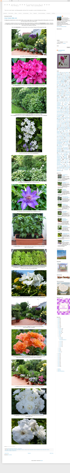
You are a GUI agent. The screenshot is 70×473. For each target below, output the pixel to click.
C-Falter (69, 83)
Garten (58, 97)
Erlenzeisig (67, 91)
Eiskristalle (58, 90)
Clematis (10, 449)
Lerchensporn (59, 121)
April (59, 349)
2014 (59, 358)
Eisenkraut (67, 89)
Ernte (57, 92)
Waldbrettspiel (58, 163)
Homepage (58, 107)
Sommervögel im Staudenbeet (64, 212)
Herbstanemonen (59, 105)
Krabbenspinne (64, 117)
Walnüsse (66, 163)
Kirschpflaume (58, 113)
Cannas (60, 84)
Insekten (67, 109)
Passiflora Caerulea (61, 129)
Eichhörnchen (59, 89)
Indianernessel (63, 109)
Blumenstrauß (64, 79)
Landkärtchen (67, 119)
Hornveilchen (66, 107)
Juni (59, 336)
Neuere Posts (7, 453)
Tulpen (65, 158)
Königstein (48, 13)
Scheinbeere (62, 140)
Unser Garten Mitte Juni (10, 18)
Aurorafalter (67, 73)
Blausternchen (59, 79)
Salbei (65, 139)
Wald (67, 162)
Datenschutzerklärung (61, 371)
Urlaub (66, 159)
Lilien (66, 121)
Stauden (59, 151)
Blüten (16, 13)
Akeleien (67, 72)
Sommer (45, 449)
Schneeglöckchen (59, 143)
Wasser (67, 164)
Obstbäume (68, 127)
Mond (68, 125)
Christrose (66, 84)
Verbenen (67, 160)
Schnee (67, 142)
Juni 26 (60, 337)
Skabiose (68, 144)
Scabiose (68, 139)
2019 (59, 327)
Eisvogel (63, 90)
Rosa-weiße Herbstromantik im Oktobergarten (65, 219)
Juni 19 (60, 341)
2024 (59, 321)
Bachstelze (67, 74)
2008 (59, 366)
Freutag (8, 446)
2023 (59, 322)
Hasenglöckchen (59, 103)
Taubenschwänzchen (60, 154)
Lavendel (58, 120)
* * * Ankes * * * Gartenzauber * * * (27, 5)
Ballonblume (64, 75)
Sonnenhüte (59, 148)
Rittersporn (58, 137)
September (60, 332)
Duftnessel (61, 88)
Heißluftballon (58, 104)
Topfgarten (10, 450)
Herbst (65, 104)
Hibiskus (58, 106)
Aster (64, 73)
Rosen (41, 449)
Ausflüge (53, 13)
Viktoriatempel (66, 161)
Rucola (59, 139)
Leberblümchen (67, 120)
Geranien (15, 449)
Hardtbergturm (59, 102)
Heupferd (68, 105)
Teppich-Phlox (59, 155)
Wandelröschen (14, 450)
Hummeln (67, 108)
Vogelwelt (35, 13)
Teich (68, 154)
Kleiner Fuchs (66, 113)
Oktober (60, 331)
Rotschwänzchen (68, 138)
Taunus (65, 154)
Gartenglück (13, 446)
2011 (59, 362)
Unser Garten (10, 13)
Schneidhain (66, 143)
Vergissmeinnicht (59, 161)
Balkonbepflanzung (59, 75)
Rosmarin (58, 138)
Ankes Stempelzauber (61, 50)
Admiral (63, 72)
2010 (59, 363)
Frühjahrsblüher (67, 94)
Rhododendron (38, 449)
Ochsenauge (60, 128)
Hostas (28, 449)
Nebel (68, 126)
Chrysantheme (59, 85)
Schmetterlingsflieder (60, 142)
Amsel (61, 73)
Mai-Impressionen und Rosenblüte (65, 182)
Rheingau (68, 135)
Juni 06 (60, 345)
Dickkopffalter (59, 87)
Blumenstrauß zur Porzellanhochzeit (65, 226)
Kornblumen (66, 116)
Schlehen (67, 140)
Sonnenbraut (65, 147)
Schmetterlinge (25, 13)
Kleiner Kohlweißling (59, 114)
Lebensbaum (62, 120)
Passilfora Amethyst (64, 130)
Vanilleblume (59, 160)
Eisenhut (64, 89)
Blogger (41, 460)
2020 (59, 326)
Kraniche (68, 117)
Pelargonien (66, 131)
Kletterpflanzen (60, 115)
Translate (64, 43)
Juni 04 (60, 346)
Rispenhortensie (67, 136)
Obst (57, 127)
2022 (59, 323)
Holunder (26, 449)
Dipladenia (63, 87)
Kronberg (67, 118)
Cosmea (68, 85)
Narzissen (62, 126)
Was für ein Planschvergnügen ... (65, 204)
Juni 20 (60, 338)
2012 (59, 361)
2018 (59, 353)
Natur (65, 126)
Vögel (63, 162)
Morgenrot (58, 126)
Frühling (61, 95)
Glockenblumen (19, 449)
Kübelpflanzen (59, 119)
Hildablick (62, 106)
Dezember (60, 328)
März (59, 350)
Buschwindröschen (59, 83)
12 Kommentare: (20, 448)
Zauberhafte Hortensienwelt (64, 190)
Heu (64, 105)
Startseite (5, 13)
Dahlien (62, 86)
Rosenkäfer (67, 137)
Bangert (69, 75)
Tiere (31, 13)
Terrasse (48, 449)
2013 (59, 359)
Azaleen (64, 74)
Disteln (58, 88)
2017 (59, 354)
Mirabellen (58, 125)
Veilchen (64, 160)
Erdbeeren (63, 91)
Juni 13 (60, 342)
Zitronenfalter (66, 169)
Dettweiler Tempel (67, 86)
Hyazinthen (58, 109)
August (60, 333)
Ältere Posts (51, 453)
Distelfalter (67, 87)
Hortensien (59, 108)
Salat (43, 449)
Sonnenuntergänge (41, 13)
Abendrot (58, 72)
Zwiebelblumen (59, 170)
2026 (59, 318)
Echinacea (66, 88)
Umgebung (59, 159)
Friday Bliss (10, 446)
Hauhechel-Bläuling (66, 103)
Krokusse (63, 118)
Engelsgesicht (59, 91)
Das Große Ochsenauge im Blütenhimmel (65, 233)
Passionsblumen (59, 131)
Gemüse (20, 13)
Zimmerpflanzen (59, 169)
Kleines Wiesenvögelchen (66, 114)
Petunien (58, 132)
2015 (59, 357)
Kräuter (59, 118)
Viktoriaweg (58, 162)
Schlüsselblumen (59, 141)
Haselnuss (22, 449)
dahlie (59, 86)
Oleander (64, 128)
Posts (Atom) (10, 454)
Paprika (35, 449)
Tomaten (58, 157)
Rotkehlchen (62, 138)
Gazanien (66, 97)
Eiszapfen (67, 90)
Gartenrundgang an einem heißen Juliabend (65, 197)
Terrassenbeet (7, 450)
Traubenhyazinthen (59, 158)
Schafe (58, 140)
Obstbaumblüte (31, 449)
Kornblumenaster (59, 117)
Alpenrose (58, 73)
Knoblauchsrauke (66, 115)
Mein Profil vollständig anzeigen (61, 26)
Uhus (68, 158)
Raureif (61, 135)
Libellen (63, 121)
